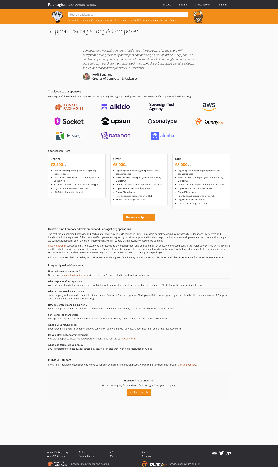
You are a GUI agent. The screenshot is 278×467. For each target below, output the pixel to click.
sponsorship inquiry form (74, 275)
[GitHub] (228, 453)
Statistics (83, 452)
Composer (96, 20)
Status (144, 452)
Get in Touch (139, 392)
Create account (203, 4)
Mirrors (114, 456)
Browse (167, 4)
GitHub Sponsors (187, 364)
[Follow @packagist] (221, 453)
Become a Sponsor (139, 217)
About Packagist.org (58, 452)
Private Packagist (57, 245)
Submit (183, 4)
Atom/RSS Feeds (56, 456)
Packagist (57, 4)
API (111, 452)
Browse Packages (88, 456)
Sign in (223, 4)
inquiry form (129, 338)
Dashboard (147, 456)
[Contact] (214, 453)
